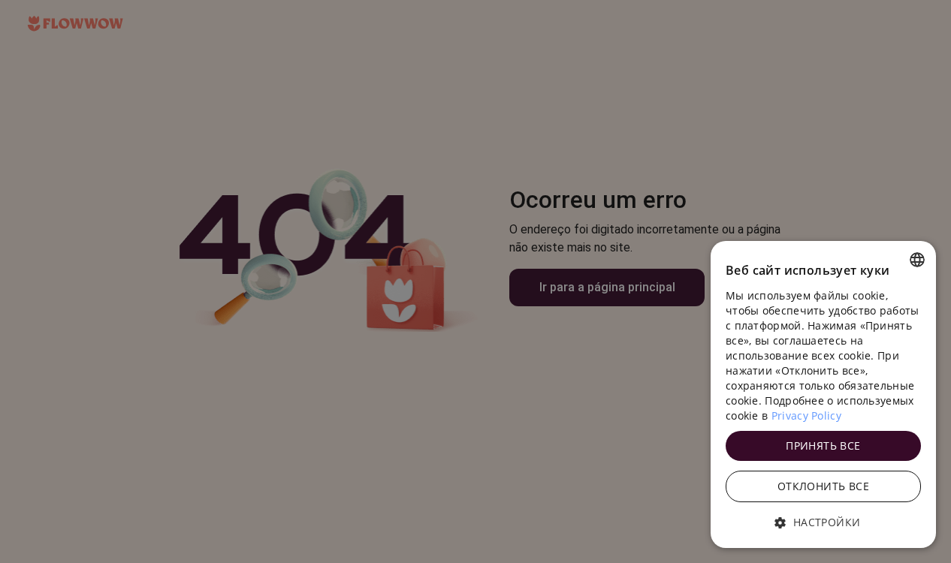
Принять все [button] (823, 445)
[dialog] (823, 394)
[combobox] (917, 259)
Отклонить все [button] (823, 486)
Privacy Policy (806, 415)
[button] (823, 522)
